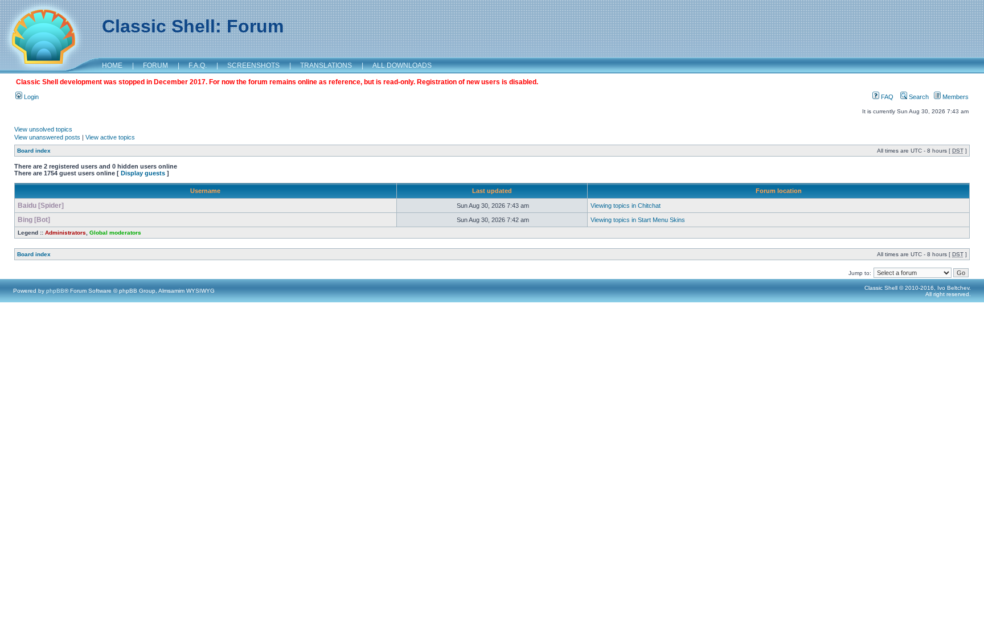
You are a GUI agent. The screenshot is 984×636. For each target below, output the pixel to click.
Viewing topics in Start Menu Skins (638, 219)
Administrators (65, 232)
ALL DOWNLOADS (402, 65)
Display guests (143, 173)
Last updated (492, 190)
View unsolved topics (43, 129)
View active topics (110, 137)
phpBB (55, 291)
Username (205, 190)
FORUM (155, 65)
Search (918, 96)
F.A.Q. (197, 65)
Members (955, 96)
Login (30, 96)
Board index (34, 150)
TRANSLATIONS (326, 65)
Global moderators (115, 232)
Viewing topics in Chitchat (626, 205)
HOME (112, 65)
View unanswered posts (47, 137)
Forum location (779, 190)
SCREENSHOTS (253, 65)
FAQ (886, 96)
